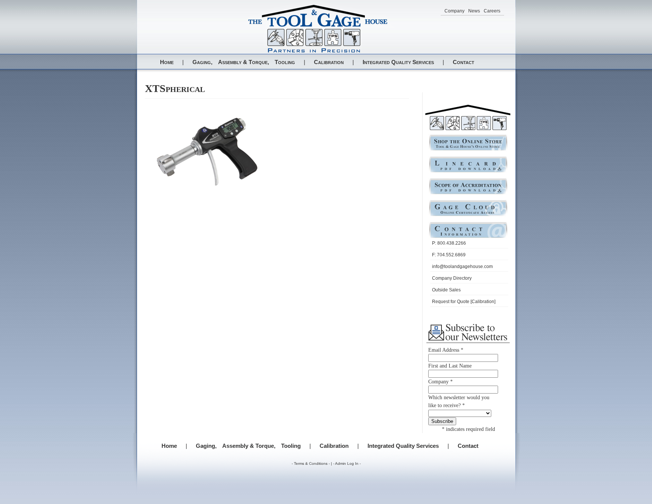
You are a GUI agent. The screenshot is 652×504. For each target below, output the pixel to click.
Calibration (329, 62)
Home (167, 62)
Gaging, (202, 62)
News (474, 11)
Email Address (445, 350)
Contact (463, 62)
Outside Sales (446, 290)
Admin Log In (346, 463)
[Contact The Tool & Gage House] (468, 237)
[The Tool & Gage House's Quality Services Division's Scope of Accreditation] (468, 193)
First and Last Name (450, 366)
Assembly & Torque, (243, 62)
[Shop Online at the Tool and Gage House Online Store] (468, 149)
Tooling (285, 62)
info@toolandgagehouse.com (462, 266)
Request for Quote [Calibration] (463, 301)
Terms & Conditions (311, 463)
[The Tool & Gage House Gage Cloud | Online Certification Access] (468, 215)
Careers (492, 11)
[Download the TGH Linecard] (468, 171)
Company (454, 11)
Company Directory (452, 278)
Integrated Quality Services (398, 62)
